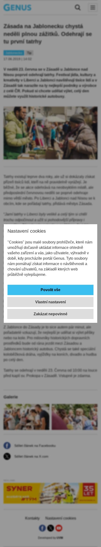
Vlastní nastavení (50, 302)
